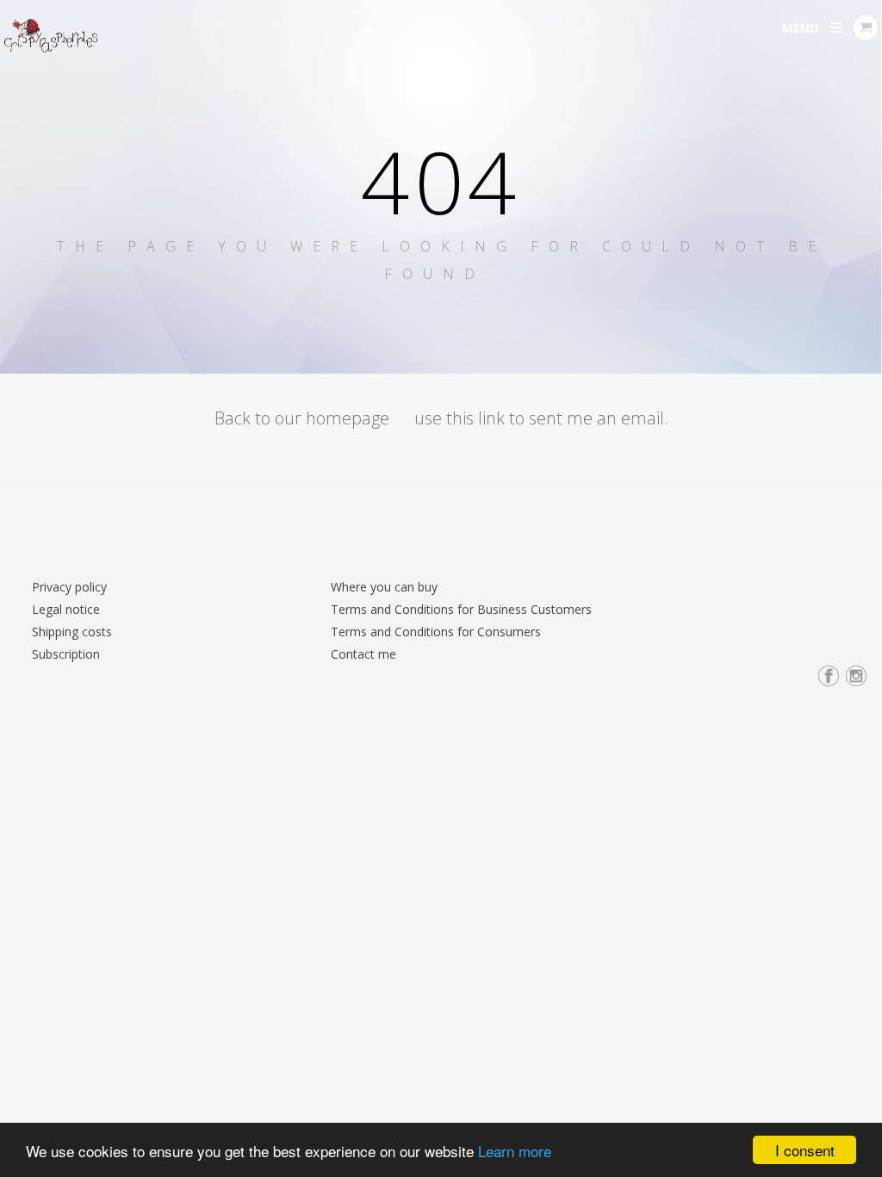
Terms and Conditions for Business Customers (461, 609)
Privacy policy (69, 587)
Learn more (514, 1151)
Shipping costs (72, 631)
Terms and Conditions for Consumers (436, 631)
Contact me (363, 654)
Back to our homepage (301, 418)
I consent (805, 1150)
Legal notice (66, 609)
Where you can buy (384, 587)
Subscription (66, 654)
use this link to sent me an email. (541, 418)
